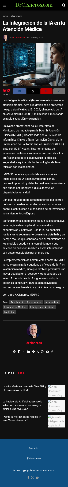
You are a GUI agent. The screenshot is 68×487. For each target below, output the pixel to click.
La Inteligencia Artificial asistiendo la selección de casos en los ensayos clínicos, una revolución (22, 405)
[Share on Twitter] (33, 91)
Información (16, 16)
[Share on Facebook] (19, 91)
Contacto (33, 448)
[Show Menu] (4, 5)
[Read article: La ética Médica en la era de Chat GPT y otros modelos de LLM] (56, 391)
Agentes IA (17, 302)
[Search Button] (63, 5)
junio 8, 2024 (37, 37)
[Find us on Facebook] (28, 478)
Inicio (5, 16)
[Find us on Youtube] (37, 478)
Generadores (34, 302)
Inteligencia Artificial (42, 307)
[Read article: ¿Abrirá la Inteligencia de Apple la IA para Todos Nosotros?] (56, 421)
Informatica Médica (15, 307)
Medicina (9, 312)
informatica (52, 302)
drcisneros (19, 37)
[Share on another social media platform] (59, 91)
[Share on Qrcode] (46, 91)
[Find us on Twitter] (32, 478)
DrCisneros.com (33, 5)
